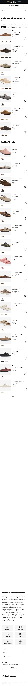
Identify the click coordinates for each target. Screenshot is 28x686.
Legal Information (7, 656)
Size (8, 27)
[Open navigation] (5, 5)
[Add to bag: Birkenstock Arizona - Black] (25, 249)
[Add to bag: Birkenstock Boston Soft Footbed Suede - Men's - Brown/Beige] (25, 54)
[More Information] (17, 2)
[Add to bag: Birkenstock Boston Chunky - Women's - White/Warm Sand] (25, 85)
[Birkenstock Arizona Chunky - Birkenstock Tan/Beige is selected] (2, 330)
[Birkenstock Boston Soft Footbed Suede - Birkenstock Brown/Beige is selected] (2, 57)
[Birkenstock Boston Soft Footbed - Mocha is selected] (2, 135)
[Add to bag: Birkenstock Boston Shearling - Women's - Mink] (25, 116)
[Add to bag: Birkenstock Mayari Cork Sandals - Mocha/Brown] (25, 280)
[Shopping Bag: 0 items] (25, 5)
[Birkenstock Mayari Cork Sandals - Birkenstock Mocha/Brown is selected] (2, 283)
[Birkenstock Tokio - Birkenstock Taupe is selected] (2, 205)
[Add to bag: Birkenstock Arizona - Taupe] (25, 233)
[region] (14, 1)
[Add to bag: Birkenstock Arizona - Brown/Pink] (25, 265)
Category (14, 27)
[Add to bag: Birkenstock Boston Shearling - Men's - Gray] (25, 101)
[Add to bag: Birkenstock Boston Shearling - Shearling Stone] (25, 171)
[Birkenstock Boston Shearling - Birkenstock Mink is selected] (2, 119)
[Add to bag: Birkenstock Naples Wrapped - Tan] (25, 342)
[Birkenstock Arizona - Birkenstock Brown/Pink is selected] (2, 267)
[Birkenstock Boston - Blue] (6, 41)
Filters (3, 27)
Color (20, 27)
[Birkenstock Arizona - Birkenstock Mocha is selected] (2, 221)
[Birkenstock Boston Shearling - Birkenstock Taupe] (6, 119)
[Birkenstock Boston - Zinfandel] (10, 41)
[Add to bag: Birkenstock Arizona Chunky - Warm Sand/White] (25, 296)
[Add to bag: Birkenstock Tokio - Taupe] (25, 202)
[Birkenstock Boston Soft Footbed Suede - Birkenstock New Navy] (10, 57)
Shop (4, 652)
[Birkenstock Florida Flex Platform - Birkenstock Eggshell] (6, 361)
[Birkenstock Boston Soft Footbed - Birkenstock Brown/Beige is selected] (2, 72)
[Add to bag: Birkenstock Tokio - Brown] (25, 187)
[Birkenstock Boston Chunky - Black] (6, 88)
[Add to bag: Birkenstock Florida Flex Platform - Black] (25, 358)
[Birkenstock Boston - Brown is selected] (2, 41)
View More (14, 396)
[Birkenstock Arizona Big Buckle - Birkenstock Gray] (6, 314)
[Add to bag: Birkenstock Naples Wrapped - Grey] (25, 374)
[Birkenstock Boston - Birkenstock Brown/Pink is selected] (2, 158)
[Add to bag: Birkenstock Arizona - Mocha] (25, 218)
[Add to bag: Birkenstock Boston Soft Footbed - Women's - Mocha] (25, 132)
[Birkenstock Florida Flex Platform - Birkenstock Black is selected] (2, 361)
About (4, 648)
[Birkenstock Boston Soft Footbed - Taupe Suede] (6, 135)
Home (2, 15)
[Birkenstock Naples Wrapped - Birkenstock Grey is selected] (2, 376)
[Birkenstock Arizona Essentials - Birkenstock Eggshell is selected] (2, 392)
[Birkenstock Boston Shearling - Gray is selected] (2, 104)
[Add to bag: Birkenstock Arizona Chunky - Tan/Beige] (25, 327)
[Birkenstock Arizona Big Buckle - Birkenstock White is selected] (2, 314)
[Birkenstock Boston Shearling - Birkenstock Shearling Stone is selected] (2, 174)
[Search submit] (25, 10)
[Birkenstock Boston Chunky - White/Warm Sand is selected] (2, 88)
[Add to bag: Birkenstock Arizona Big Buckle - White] (25, 311)
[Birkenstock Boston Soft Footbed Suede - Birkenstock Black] (6, 57)
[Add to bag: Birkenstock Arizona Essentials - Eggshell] (25, 389)
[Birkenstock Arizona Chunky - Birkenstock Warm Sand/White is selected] (2, 299)
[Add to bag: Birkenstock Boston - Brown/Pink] (25, 156)
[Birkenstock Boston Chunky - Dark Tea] (10, 88)
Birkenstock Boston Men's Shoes (10, 24)
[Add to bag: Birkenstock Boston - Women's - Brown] (25, 39)
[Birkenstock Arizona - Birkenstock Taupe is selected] (2, 236)
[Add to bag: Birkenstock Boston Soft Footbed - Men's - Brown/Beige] (25, 70)
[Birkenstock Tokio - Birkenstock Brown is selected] (2, 190)
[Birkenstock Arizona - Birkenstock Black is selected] (2, 252)
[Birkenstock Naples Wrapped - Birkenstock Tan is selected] (2, 345)
